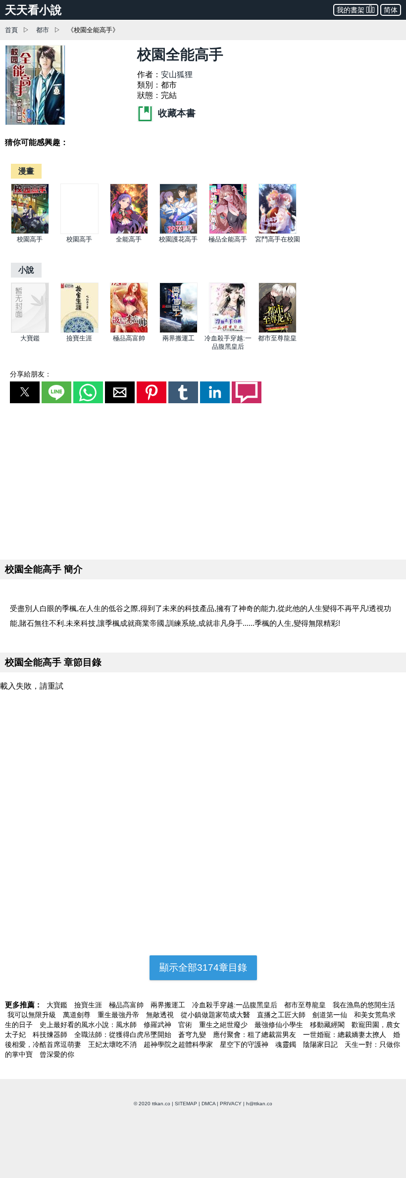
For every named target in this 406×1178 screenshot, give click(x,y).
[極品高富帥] (129, 330)
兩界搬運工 (178, 338)
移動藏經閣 (328, 1025)
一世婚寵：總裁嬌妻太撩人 (345, 1034)
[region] (203, 479)
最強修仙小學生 (279, 1025)
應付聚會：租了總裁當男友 (255, 1034)
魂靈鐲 (286, 1044)
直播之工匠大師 (282, 1015)
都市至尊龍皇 (277, 338)
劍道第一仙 (330, 1015)
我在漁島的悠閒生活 (364, 1005)
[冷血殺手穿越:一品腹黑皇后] (228, 330)
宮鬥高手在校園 (277, 239)
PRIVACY (231, 1103)
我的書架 (350, 10)
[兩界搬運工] (178, 330)
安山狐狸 (177, 74)
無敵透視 (161, 1015)
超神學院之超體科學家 (179, 1044)
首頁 (11, 30)
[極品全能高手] (228, 232)
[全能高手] (129, 232)
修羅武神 (158, 1025)
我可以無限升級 (32, 1015)
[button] (25, 392)
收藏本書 (175, 113)
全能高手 (129, 239)
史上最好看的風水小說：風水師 (89, 1025)
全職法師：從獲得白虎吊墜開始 (123, 1034)
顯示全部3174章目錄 (203, 967)
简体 (391, 10)
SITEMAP (186, 1103)
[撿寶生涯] (79, 330)
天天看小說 (33, 9)
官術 (186, 1025)
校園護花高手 (178, 239)
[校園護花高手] (178, 232)
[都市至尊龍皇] (277, 330)
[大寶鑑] (30, 330)
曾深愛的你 (57, 1054)
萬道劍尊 (78, 1015)
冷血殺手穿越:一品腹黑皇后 (235, 1005)
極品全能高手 (227, 239)
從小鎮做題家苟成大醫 (216, 1015)
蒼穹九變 (193, 1034)
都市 (42, 30)
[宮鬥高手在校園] (277, 232)
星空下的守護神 (245, 1044)
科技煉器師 (51, 1034)
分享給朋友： (30, 374)
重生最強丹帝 (119, 1015)
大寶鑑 (30, 338)
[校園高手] (30, 232)
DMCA (208, 1103)
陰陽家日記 (321, 1044)
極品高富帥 (129, 338)
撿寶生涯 (79, 338)
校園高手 (30, 239)
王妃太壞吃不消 (113, 1044)
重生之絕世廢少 (224, 1025)
